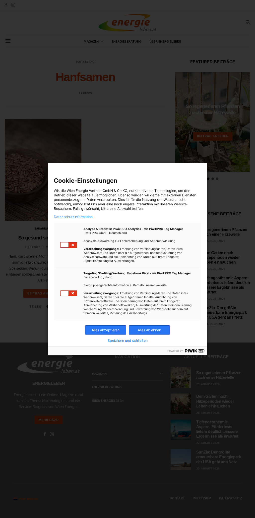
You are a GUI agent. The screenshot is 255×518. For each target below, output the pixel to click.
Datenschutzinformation (73, 217)
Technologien (165, 190)
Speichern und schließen (128, 341)
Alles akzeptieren (106, 330)
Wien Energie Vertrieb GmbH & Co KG (97, 190)
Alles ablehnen (149, 330)
